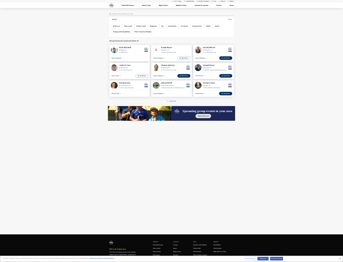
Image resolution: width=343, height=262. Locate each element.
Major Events (163, 5)
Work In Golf (197, 248)
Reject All (263, 258)
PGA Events (156, 255)
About (231, 5)
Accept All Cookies (276, 258)
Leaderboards (190, 1)
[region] (171, 259)
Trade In (222, 1)
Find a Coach (146, 5)
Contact (175, 245)
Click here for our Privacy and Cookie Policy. (101, 258)
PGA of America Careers (200, 255)
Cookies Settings (250, 258)
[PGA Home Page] (111, 5)
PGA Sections (197, 251)
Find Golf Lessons (128, 5)
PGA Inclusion (217, 248)
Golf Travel (178, 1)
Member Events (181, 5)
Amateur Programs (201, 5)
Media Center (177, 252)
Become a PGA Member (200, 245)
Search (231, 1)
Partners (175, 255)
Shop (213, 1)
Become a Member (203, 1)
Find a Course (157, 251)
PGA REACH (217, 245)
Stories (218, 5)
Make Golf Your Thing (219, 252)
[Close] (340, 259)
